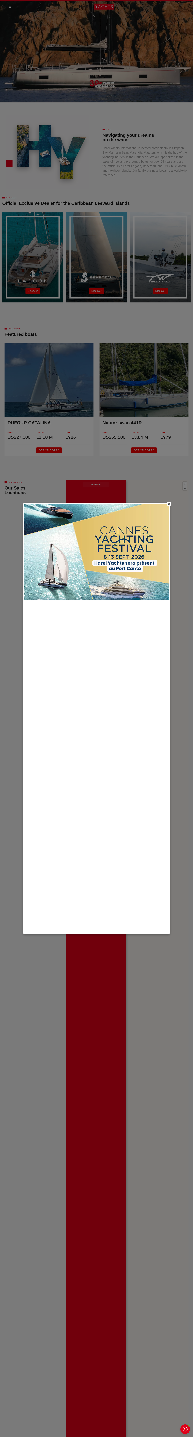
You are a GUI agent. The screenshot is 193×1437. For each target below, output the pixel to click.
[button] (185, 1429)
